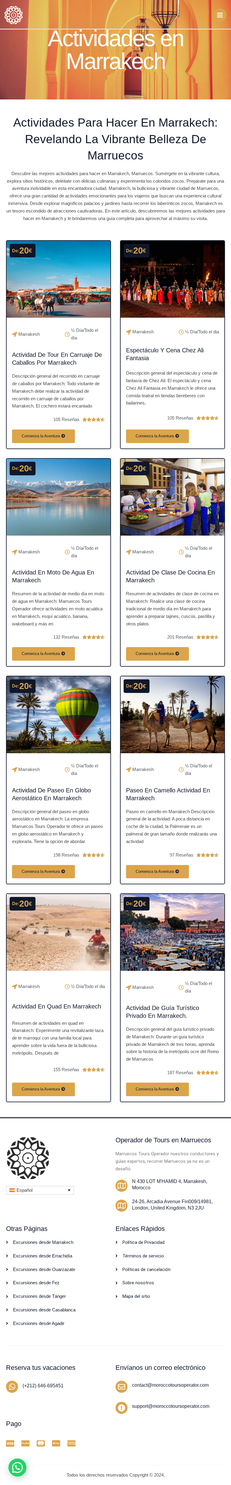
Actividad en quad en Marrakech (56, 1006)
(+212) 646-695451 (43, 1385)
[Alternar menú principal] (219, 15)
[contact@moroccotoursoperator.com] (122, 1387)
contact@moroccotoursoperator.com (170, 1385)
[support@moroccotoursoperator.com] (122, 1408)
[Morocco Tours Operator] (14, 14)
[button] (40, 1190)
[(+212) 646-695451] (12, 1387)
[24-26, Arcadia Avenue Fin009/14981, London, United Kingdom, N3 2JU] (122, 1206)
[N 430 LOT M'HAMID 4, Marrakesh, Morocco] (122, 1186)
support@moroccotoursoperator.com (170, 1406)
